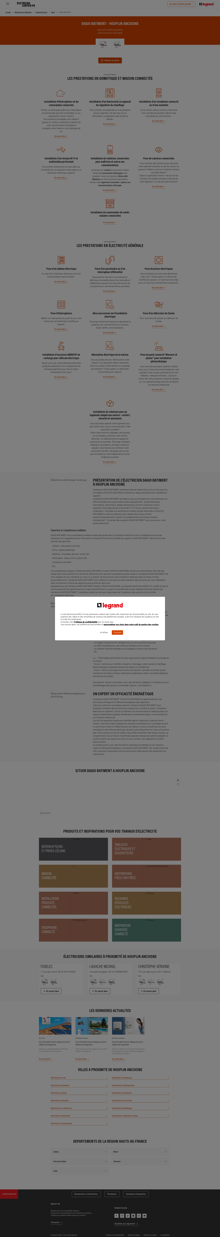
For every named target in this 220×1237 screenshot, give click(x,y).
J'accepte (117, 632)
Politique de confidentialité (85, 622)
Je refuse (104, 632)
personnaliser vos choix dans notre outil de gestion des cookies (131, 624)
